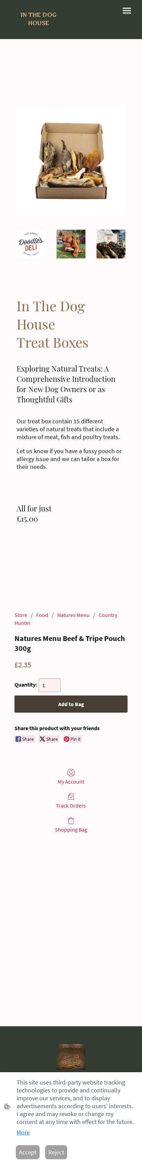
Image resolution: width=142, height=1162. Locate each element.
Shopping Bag (71, 829)
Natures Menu (73, 615)
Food (42, 615)
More (23, 1132)
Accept (28, 1152)
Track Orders (71, 805)
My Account (71, 781)
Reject (56, 1152)
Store (20, 615)
